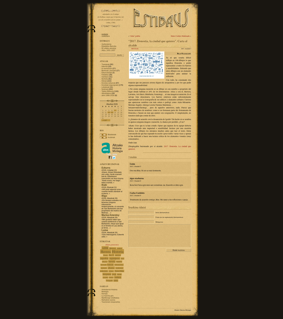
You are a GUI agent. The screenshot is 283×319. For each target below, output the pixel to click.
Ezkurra (106, 168)
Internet (105, 66)
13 (112, 112)
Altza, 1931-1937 (108, 50)
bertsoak (104, 265)
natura (111, 277)
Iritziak (135, 49)
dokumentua (119, 265)
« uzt (105, 120)
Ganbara (105, 77)
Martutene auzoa (108, 300)
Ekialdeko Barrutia (109, 46)
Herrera (106, 251)
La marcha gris (107, 296)
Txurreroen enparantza (111, 302)
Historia (118, 251)
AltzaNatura (106, 93)
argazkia (104, 258)
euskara (105, 34)
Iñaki (104, 185)
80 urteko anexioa (109, 48)
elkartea (111, 268)
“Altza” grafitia (135, 36)
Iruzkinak (111, 137)
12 (109, 112)
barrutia (112, 261)
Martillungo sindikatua (110, 298)
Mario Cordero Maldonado (180, 36)
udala (116, 280)
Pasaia (105, 255)
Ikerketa (105, 79)
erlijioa (111, 271)
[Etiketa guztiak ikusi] (112, 245)
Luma (105, 230)
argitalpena (115, 258)
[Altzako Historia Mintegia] (112, 155)
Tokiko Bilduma (108, 91)
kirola (119, 274)
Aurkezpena (106, 44)
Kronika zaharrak (108, 83)
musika (105, 277)
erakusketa (104, 271)
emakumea (119, 268)
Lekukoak (105, 87)
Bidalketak (112, 135)
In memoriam (107, 69)
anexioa (118, 255)
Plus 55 (111, 255)
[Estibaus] (161, 31)
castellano (106, 36)
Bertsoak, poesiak (109, 71)
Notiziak (105, 89)
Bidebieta (113, 248)
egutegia (104, 268)
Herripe (105, 294)
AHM (105, 248)
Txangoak (106, 64)
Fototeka (105, 75)
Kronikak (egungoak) (110, 85)
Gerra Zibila (119, 271)
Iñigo (104, 196)
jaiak (114, 274)
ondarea (118, 277)
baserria (119, 261)
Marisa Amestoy (110, 215)
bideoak (110, 264)
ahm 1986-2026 (108, 95)
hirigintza (107, 274)
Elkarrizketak (107, 73)
